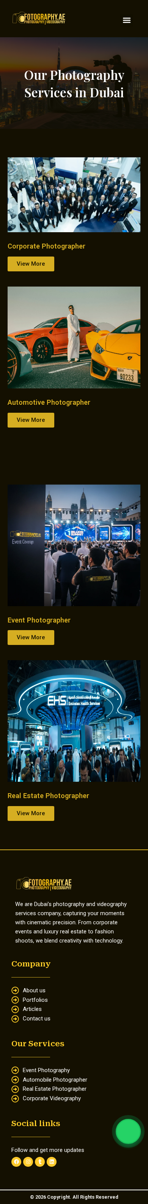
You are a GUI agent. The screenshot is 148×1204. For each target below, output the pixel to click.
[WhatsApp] (128, 1131)
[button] (126, 20)
